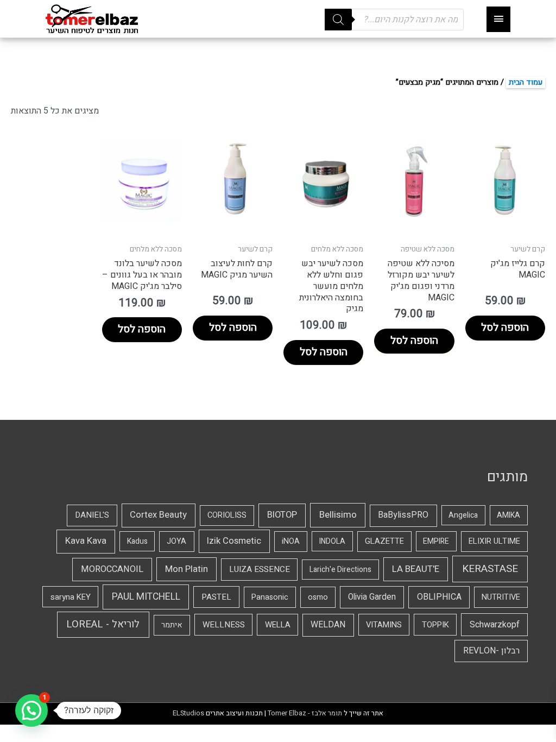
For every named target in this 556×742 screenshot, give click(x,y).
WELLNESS (224, 625)
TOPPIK (435, 625)
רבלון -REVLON (491, 650)
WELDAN (328, 624)
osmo (318, 597)
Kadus (137, 541)
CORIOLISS (227, 515)
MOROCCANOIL (112, 569)
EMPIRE (436, 541)
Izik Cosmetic (234, 541)
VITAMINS (384, 625)
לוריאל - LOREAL (103, 624)
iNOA (291, 541)
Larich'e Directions (340, 569)
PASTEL (216, 597)
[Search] (338, 19)
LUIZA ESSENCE (259, 569)
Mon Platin (186, 569)
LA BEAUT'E (415, 569)
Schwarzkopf (495, 624)
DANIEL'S (92, 515)
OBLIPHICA (439, 596)
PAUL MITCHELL (146, 596)
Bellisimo (338, 514)
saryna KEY (70, 597)
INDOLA (332, 541)
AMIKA (508, 515)
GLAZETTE (384, 541)
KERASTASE (490, 568)
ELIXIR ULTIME (494, 541)
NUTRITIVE (501, 597)
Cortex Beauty (158, 514)
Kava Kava (85, 541)
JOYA (176, 541)
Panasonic (269, 597)
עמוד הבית (525, 82)
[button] (31, 710)
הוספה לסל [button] (505, 327)
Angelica (463, 515)
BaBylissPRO (403, 514)
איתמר (171, 625)
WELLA (277, 625)
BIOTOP (282, 514)
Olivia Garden (372, 597)
